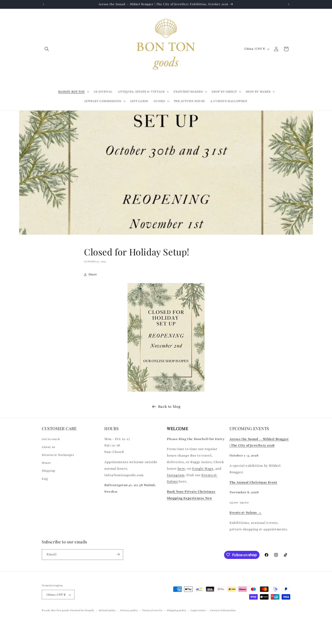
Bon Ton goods (60, 610)
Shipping (48, 471)
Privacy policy (129, 610)
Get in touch (51, 439)
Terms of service (152, 610)
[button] (47, 49)
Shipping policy (176, 610)
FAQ (45, 478)
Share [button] (93, 274)
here (181, 468)
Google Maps (202, 468)
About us (48, 447)
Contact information (223, 610)
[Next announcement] (289, 4)
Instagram (175, 475)
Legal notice (198, 610)
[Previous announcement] (43, 4)
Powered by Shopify (82, 610)
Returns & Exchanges (58, 454)
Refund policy (107, 610)
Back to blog (169, 406)
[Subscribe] (118, 554)
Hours (46, 463)
